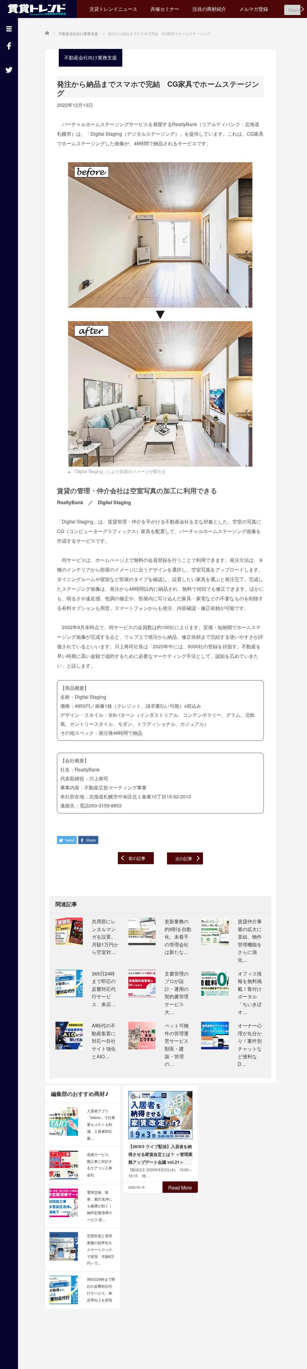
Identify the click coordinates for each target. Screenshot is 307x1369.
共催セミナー (165, 8)
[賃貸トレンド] (38, 8)
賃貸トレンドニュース (113, 8)
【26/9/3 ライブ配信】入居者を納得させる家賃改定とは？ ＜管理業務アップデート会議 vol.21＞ (160, 1154)
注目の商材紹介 (209, 8)
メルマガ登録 (253, 8)
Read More (180, 1187)
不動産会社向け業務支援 (90, 57)
